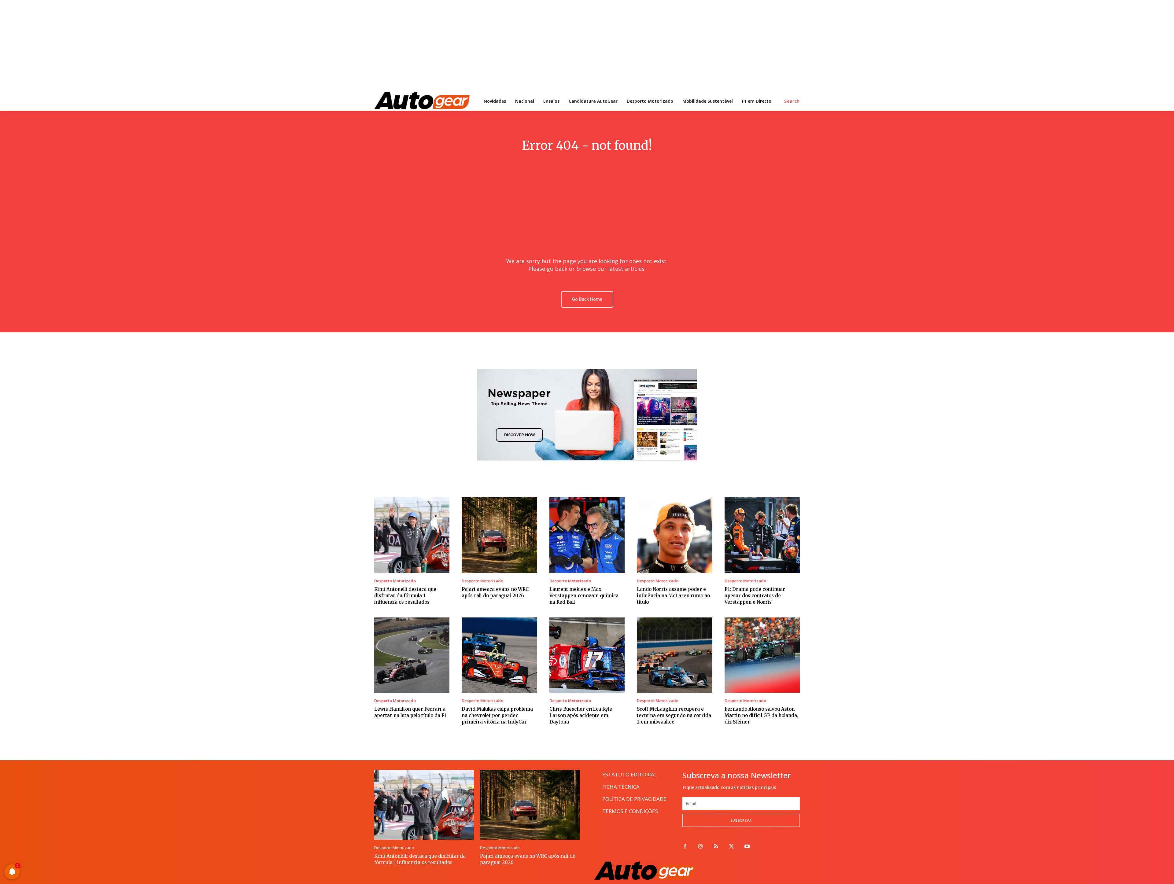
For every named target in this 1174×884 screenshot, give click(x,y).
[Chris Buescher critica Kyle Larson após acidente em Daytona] (587, 655)
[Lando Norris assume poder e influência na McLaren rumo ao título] (674, 535)
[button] (792, 101)
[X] (731, 847)
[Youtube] (747, 847)
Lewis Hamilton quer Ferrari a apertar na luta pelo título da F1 (410, 712)
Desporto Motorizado (395, 581)
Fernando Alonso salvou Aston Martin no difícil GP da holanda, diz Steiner (761, 715)
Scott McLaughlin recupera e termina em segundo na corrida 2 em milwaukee (674, 715)
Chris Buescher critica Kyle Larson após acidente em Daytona (580, 715)
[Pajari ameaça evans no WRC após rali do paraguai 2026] (499, 535)
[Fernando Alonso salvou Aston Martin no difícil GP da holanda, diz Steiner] (762, 655)
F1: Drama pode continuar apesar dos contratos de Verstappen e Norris (755, 595)
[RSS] (716, 847)
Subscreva (741, 820)
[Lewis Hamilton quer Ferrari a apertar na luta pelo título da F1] (411, 655)
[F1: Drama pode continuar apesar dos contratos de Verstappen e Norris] (762, 535)
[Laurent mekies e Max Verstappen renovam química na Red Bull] (587, 535)
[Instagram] (700, 847)
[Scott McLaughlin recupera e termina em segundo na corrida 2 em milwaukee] (674, 655)
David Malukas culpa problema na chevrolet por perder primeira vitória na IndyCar (497, 715)
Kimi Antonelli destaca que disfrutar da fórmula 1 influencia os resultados (405, 595)
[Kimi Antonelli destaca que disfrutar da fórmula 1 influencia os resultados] (411, 535)
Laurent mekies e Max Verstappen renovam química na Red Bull (583, 595)
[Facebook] (685, 847)
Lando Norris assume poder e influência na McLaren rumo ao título (673, 595)
